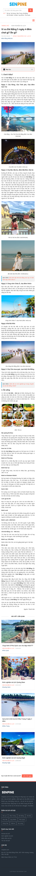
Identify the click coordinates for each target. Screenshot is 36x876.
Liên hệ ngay (27, 776)
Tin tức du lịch (5, 840)
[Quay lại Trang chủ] (18, 5)
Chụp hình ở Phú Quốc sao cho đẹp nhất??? (17, 646)
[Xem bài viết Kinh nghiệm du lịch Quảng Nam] (18, 668)
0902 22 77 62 (12, 857)
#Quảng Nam (6, 687)
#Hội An (10, 38)
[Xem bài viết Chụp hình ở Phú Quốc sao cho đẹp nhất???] (18, 631)
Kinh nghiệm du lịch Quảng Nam (13, 682)
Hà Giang (13, 13)
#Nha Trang (5, 726)
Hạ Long (20, 823)
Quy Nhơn (21, 15)
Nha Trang (19, 13)
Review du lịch (5, 833)
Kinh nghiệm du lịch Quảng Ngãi (13, 758)
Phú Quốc (27, 15)
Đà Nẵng (25, 13)
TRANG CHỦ (5, 25)
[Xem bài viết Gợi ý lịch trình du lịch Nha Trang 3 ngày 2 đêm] (18, 705)
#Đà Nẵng (4, 38)
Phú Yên (5, 819)
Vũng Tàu (5, 823)
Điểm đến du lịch (6, 838)
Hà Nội (16, 15)
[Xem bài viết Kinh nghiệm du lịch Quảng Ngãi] (18, 743)
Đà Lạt (8, 13)
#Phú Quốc (5, 650)
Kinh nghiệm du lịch (22, 36)
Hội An (13, 823)
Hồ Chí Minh (10, 15)
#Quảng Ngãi (6, 763)
